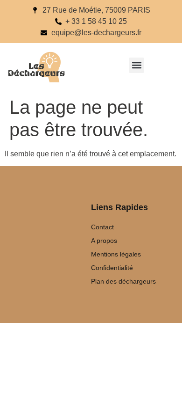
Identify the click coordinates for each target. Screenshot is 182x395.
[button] (136, 65)
